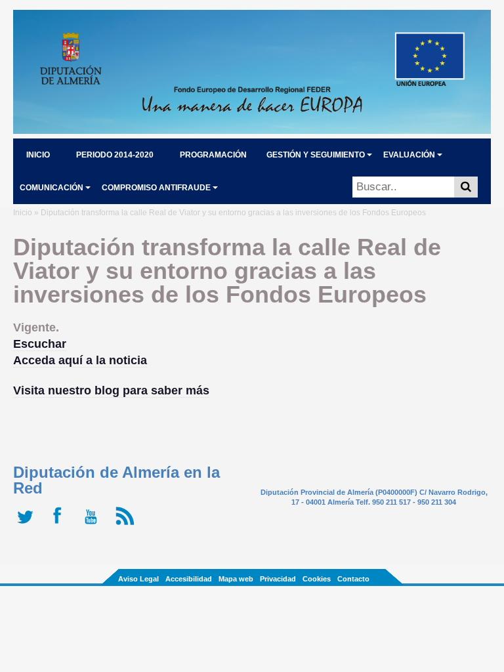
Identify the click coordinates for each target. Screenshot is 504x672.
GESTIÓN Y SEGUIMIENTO (315, 154)
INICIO (38, 154)
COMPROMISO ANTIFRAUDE (156, 187)
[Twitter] (28, 525)
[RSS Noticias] (126, 525)
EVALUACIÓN (409, 154)
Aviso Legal (138, 579)
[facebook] (60, 525)
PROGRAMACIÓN (213, 154)
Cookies (317, 579)
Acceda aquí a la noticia (80, 360)
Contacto (353, 579)
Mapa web (236, 579)
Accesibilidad (188, 579)
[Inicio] (252, 129)
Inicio (22, 212)
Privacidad (278, 579)
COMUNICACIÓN (51, 187)
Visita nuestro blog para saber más (111, 390)
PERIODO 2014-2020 (115, 154)
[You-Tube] (93, 525)
